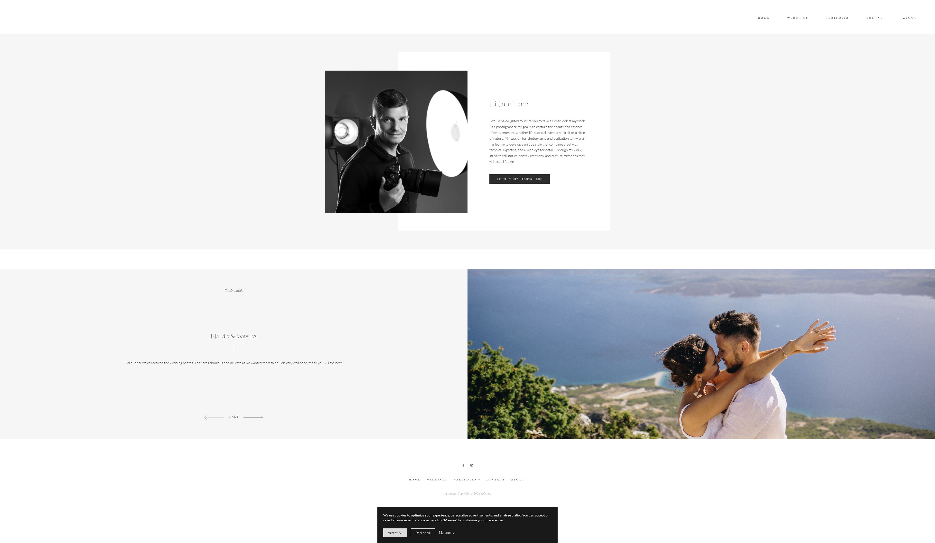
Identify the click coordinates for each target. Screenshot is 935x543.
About (910, 18)
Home (764, 18)
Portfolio (837, 18)
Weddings (797, 18)
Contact (876, 18)
